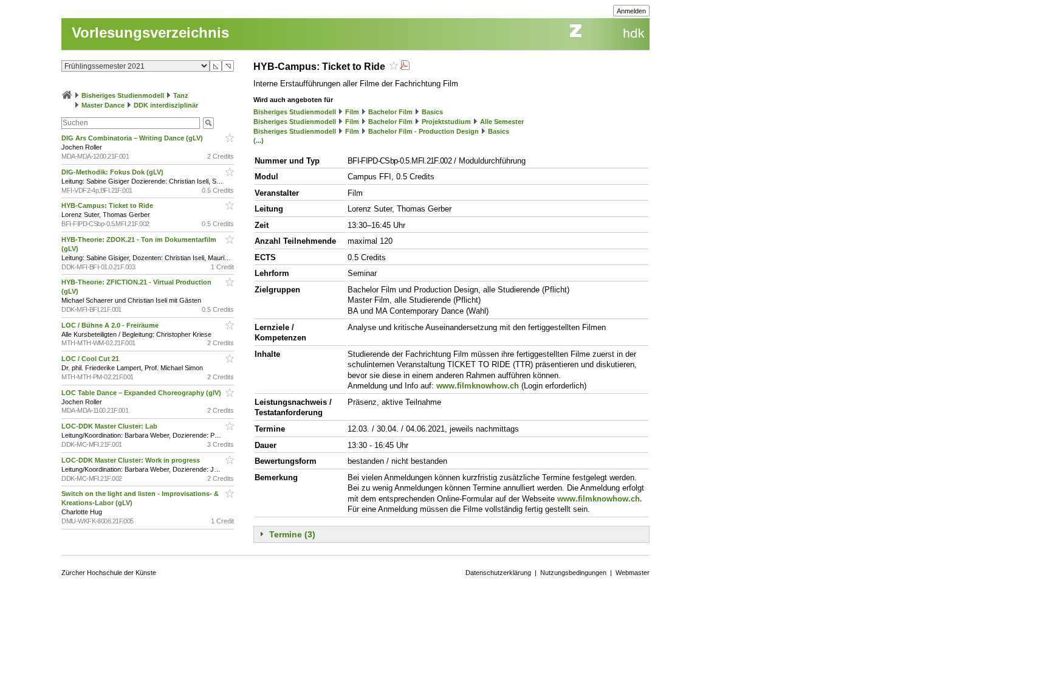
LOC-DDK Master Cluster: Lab (110, 426)
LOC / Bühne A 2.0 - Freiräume (110, 325)
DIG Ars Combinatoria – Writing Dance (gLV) (133, 138)
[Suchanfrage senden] (208, 123)
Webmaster (633, 572)
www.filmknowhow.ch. (599, 498)
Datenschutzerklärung (498, 572)
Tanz (180, 95)
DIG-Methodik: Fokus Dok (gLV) (113, 172)
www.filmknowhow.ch (477, 385)
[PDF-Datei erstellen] (405, 66)
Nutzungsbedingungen (573, 572)
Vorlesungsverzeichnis (150, 32)
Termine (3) (292, 534)
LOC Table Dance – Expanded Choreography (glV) (142, 392)
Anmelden (631, 11)
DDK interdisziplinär (166, 105)
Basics (432, 111)
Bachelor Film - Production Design (423, 131)
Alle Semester (502, 121)
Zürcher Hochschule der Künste (108, 572)
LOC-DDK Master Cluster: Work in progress (131, 460)
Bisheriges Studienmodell (122, 95)
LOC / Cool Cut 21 (91, 358)
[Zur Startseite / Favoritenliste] (66, 95)
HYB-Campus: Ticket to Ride (108, 205)
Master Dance (103, 105)
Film (352, 111)
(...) (258, 140)
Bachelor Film (390, 111)
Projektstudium (446, 121)
